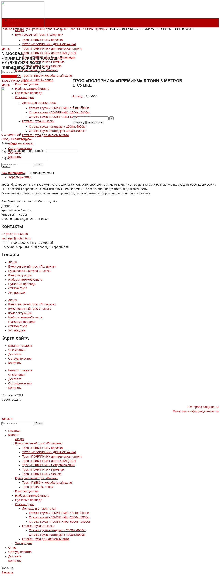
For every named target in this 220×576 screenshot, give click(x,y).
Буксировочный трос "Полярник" (46, 29)
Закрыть (7, 418)
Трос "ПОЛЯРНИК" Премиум (88, 29)
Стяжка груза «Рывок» (38, 526)
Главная (7, 29)
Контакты (14, 363)
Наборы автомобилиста (25, 279)
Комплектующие (20, 275)
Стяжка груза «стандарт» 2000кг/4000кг (57, 530)
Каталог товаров (20, 345)
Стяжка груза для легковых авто (45, 539)
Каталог (18, 29)
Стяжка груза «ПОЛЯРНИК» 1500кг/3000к (59, 513)
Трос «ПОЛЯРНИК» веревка (42, 448)
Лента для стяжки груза (39, 508)
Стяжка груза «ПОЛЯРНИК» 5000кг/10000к (59, 521)
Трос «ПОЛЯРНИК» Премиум (43, 469)
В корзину (79, 122)
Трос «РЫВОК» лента (37, 487)
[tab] (113, 173)
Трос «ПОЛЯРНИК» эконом (41, 474)
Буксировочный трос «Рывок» (29, 271)
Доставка (14, 354)
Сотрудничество (20, 358)
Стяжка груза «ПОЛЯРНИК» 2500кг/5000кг (59, 517)
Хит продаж (16, 292)
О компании (16, 350)
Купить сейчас (95, 122)
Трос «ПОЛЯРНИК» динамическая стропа (52, 456)
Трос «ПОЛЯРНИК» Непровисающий (48, 465)
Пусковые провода (21, 284)
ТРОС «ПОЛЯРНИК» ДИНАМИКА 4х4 (49, 452)
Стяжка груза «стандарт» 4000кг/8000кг (57, 534)
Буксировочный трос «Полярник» (32, 266)
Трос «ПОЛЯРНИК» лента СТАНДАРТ (49, 461)
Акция (12, 262)
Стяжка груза (17, 288)
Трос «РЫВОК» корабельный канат (47, 482)
